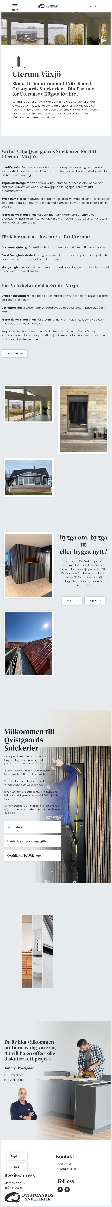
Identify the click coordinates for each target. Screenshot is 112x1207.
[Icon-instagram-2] (95, 6)
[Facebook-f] (60, 1189)
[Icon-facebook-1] (90, 6)
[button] (15, 4)
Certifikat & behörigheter (24, 855)
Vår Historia (15, 827)
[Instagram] (67, 1189)
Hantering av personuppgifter (27, 841)
